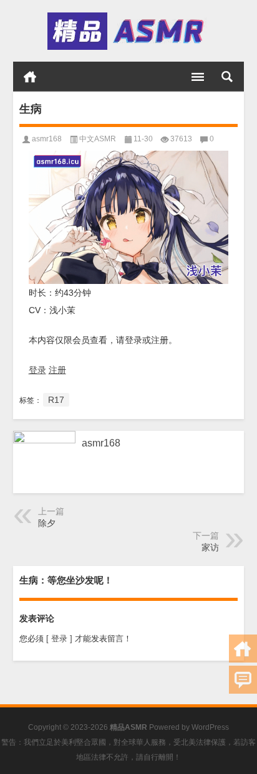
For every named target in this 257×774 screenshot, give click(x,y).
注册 (57, 370)
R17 (56, 400)
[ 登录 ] (59, 638)
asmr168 (47, 139)
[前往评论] (243, 680)
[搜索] (227, 77)
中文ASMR (97, 139)
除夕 (47, 523)
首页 (30, 77)
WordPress (210, 727)
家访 (210, 547)
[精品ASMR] (127, 31)
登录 (37, 370)
